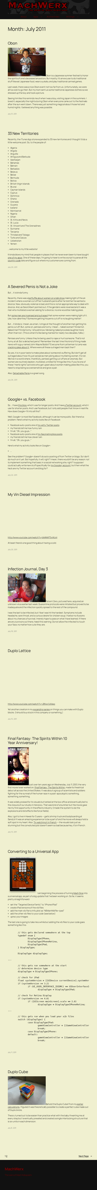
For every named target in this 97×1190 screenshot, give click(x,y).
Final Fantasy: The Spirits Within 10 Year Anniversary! (37, 740)
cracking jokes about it (18, 347)
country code (14, 260)
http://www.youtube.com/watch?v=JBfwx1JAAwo (31, 703)
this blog (22, 405)
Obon (12, 43)
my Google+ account (61, 465)
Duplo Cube (18, 1072)
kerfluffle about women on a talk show (46, 298)
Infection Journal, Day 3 (28, 569)
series (47, 709)
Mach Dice (78, 893)
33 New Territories (23, 133)
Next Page (85, 1156)
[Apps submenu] (41, 16)
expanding (38, 709)
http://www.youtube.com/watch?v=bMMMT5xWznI (32, 537)
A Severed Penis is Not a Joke (32, 286)
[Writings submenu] (77, 16)
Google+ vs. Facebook (26, 399)
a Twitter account (72, 405)
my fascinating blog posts (50, 434)
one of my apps (15, 257)
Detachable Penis (21, 373)
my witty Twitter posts (48, 425)
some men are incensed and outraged (29, 315)
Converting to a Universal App (33, 851)
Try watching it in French (45, 822)
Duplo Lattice (19, 650)
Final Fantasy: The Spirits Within (50, 787)
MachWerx (14, 1168)
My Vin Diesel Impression (29, 494)
